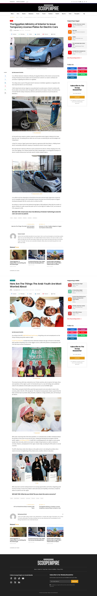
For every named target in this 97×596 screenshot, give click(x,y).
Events (24, 13)
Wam (37, 483)
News (12, 13)
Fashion (50, 13)
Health (57, 13)
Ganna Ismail (16, 30)
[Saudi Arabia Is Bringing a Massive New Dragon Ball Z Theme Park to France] (55, 255)
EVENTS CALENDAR (20, 1)
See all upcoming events (74, 58)
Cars (12, 217)
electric (20, 217)
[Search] (84, 13)
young (37, 498)
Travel (43, 13)
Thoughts (76, 13)
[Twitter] (5, 79)
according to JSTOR (24, 440)
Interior (24, 217)
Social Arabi (37, 432)
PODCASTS (12, 1)
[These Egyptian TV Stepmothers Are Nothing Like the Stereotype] (18, 255)
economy (28, 498)
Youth (42, 498)
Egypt (15, 217)
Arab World (16, 498)
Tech (70, 13)
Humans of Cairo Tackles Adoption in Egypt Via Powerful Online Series (50, 227)
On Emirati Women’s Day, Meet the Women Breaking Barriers (36, 262)
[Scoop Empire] (48, 7)
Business (31, 13)
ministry (29, 217)
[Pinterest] (5, 86)
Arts (18, 13)
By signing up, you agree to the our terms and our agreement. (77, 102)
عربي (27, 1)
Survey (33, 498)
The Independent (37, 132)
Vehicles (35, 217)
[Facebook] (5, 76)
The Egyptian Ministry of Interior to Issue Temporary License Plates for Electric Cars (50, 507)
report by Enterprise (18, 340)
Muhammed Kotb (22, 514)
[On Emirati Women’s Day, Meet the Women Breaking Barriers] (36, 255)
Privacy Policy (79, 101)
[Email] (5, 93)
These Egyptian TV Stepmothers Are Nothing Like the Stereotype (18, 263)
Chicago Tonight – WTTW (37, 193)
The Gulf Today (37, 378)
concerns (22, 498)
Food (37, 13)
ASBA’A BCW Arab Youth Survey (30, 335)
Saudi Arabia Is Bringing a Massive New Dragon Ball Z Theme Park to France (54, 263)
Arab (12, 498)
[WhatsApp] (5, 89)
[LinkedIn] (5, 82)
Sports (64, 13)
